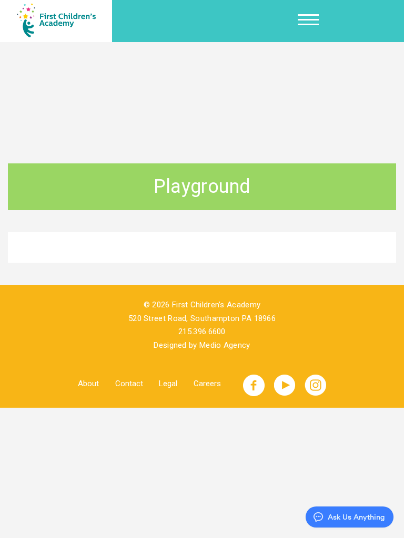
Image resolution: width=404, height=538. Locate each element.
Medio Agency (224, 345)
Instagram (315, 385)
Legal (168, 383)
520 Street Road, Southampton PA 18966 (202, 318)
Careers (207, 383)
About (88, 383)
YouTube (285, 385)
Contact (129, 383)
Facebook (254, 385)
